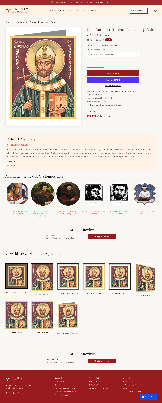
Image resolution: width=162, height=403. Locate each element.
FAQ (125, 388)
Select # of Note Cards (96, 49)
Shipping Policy (96, 385)
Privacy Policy (95, 378)
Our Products (61, 385)
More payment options (113, 85)
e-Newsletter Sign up (132, 385)
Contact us (128, 381)
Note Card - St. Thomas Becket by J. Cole (34, 22)
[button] (61, 10)
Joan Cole (11, 165)
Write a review (101, 237)
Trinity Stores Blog (63, 395)
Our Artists (59, 378)
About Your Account (132, 392)
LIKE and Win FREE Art (65, 388)
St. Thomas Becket (17, 144)
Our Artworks (60, 381)
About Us (127, 378)
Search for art (138, 10)
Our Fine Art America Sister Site (69, 392)
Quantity (90, 60)
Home (8, 22)
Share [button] (92, 111)
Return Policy (95, 381)
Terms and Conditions (98, 388)
